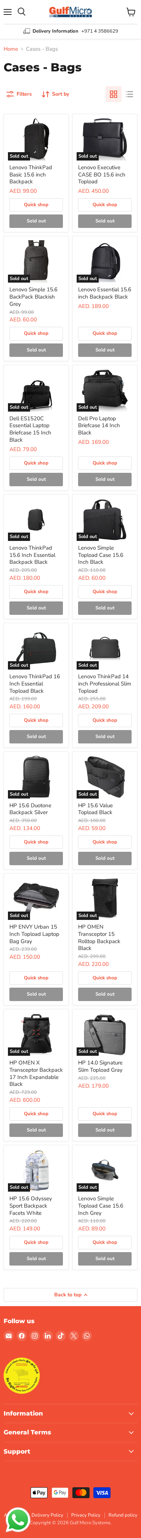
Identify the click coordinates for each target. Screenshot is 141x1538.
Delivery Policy (47, 1515)
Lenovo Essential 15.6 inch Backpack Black (104, 293)
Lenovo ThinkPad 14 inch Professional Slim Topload (104, 683)
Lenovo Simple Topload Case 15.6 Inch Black (100, 555)
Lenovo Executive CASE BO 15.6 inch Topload (101, 174)
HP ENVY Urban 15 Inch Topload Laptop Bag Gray (34, 934)
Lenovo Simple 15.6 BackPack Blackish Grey (33, 296)
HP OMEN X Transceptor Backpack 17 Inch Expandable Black (36, 1073)
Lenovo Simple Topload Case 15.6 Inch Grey (100, 1205)
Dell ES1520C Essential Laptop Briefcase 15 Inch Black (30, 429)
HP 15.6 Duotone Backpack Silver (30, 809)
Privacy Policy (86, 1515)
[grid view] (113, 94)
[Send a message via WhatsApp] (18, 1519)
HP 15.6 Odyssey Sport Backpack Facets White (30, 1205)
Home (11, 49)
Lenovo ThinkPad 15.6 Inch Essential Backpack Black (32, 555)
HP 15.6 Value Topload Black (95, 809)
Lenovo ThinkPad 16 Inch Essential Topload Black (34, 683)
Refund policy (122, 1515)
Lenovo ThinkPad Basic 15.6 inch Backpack (30, 174)
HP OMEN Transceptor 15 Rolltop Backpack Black (99, 937)
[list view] (129, 94)
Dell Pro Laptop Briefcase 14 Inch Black (99, 425)
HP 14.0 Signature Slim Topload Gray (100, 1066)
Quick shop (36, 204)
